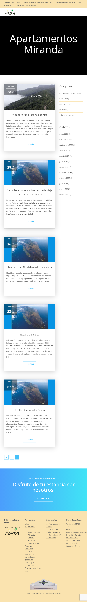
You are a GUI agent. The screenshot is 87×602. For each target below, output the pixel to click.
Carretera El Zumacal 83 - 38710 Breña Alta (74, 538)
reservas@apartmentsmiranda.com (40, 3)
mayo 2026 (63, 134)
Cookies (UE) (30, 565)
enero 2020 (63, 194)
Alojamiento (22, 12)
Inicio (10, 12)
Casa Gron (63, 99)
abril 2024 (63, 150)
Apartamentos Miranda (68, 93)
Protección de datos (33, 568)
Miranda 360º (54, 529)
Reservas (37, 12)
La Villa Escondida (53, 532)
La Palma (63, 110)
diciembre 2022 (65, 172)
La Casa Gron (33, 543)
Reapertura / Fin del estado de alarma (30, 267)
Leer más (30, 144)
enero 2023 (63, 167)
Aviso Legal (29, 562)
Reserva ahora (43, 499)
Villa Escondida (65, 115)
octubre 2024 (64, 139)
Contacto (62, 12)
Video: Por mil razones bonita (29, 114)
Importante (64, 104)
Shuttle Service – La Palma (30, 410)
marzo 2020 (64, 189)
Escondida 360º (55, 535)
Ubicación (49, 12)
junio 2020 (63, 183)
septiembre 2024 (66, 145)
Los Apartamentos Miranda (34, 532)
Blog (72, 12)
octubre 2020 (64, 178)
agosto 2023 (64, 156)
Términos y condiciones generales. (30, 557)
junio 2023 (63, 161)
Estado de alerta (29, 334)
